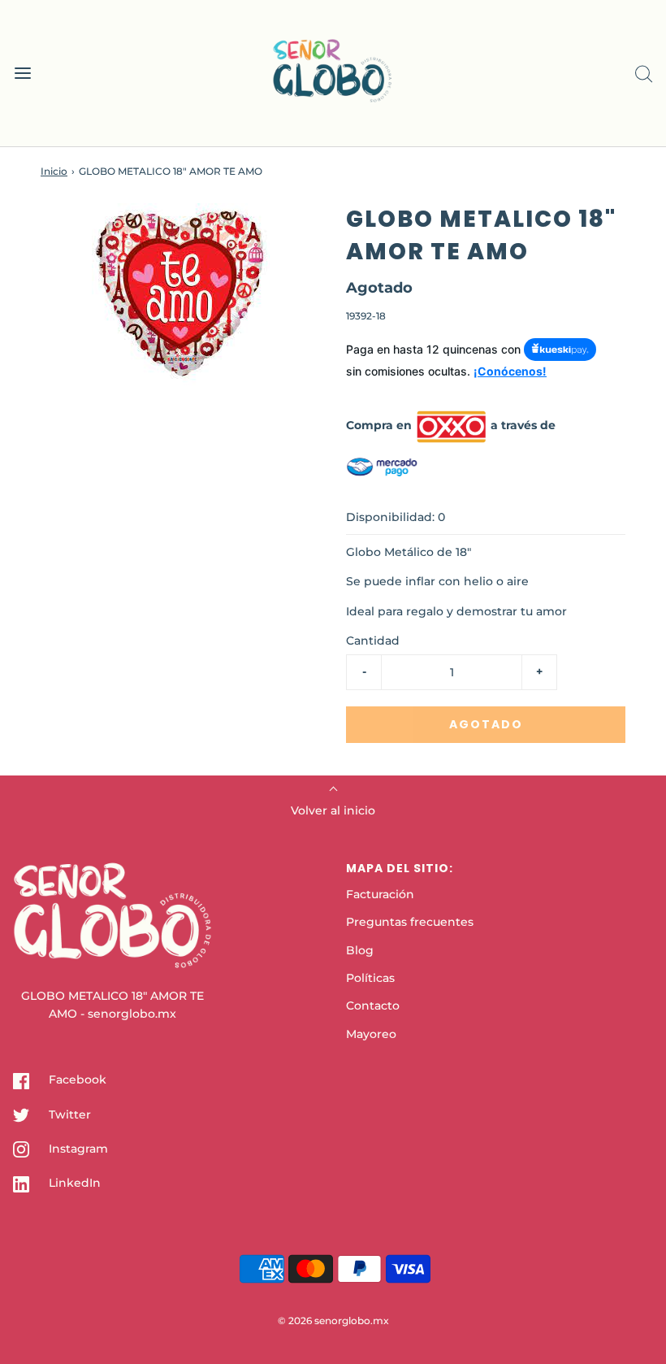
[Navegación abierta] (22, 73)
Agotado (486, 724)
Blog (360, 950)
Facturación (380, 894)
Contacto (373, 1005)
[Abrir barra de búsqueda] (643, 73)
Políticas (370, 978)
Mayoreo (371, 1034)
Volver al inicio (333, 810)
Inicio (54, 171)
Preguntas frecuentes (410, 921)
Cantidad (373, 640)
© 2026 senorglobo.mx (333, 1320)
